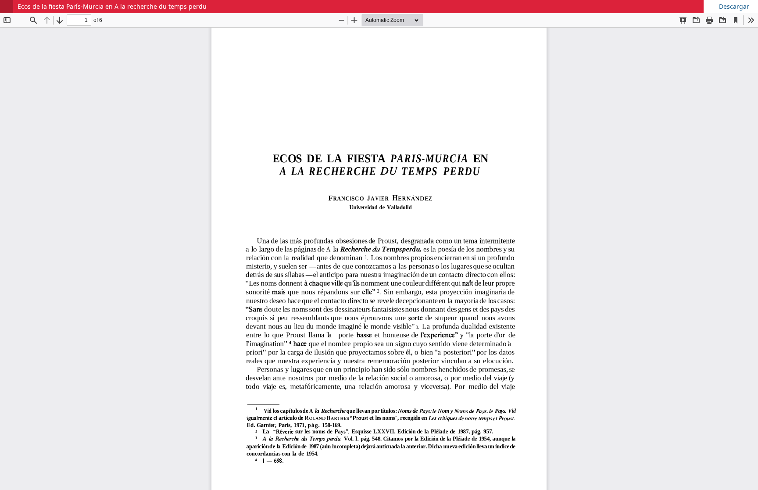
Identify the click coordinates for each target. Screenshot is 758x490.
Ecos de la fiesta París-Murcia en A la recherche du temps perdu (112, 6)
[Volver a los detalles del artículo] (6, 6)
